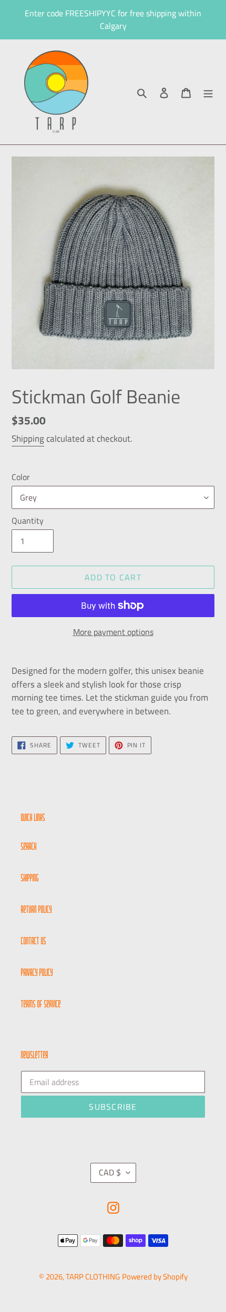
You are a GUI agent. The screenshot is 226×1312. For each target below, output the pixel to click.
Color (21, 477)
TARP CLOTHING (93, 1277)
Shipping (28, 438)
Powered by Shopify (155, 1277)
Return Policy (36, 910)
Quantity (28, 520)
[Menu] (208, 92)
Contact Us (33, 941)
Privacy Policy (37, 973)
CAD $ (110, 1172)
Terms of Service (41, 1004)
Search (29, 847)
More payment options (113, 632)
